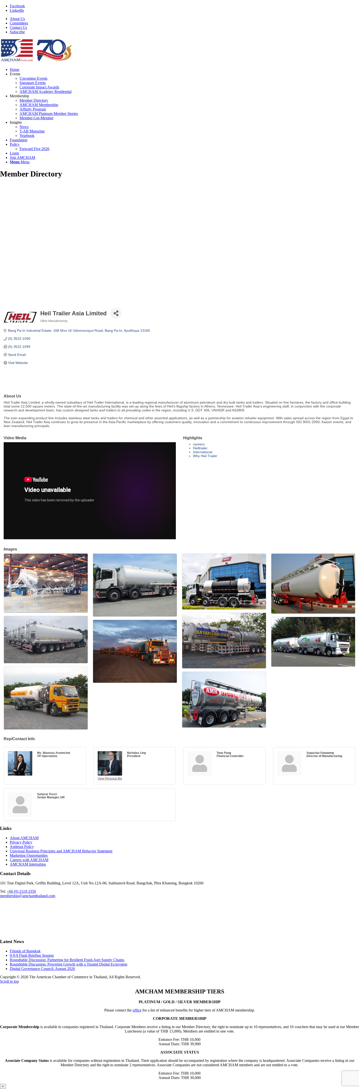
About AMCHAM (24, 838)
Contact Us (18, 27)
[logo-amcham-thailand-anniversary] (36, 61)
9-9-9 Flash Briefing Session (32, 955)
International (202, 452)
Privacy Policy (21, 842)
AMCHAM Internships (28, 864)
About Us (17, 19)
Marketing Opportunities (29, 855)
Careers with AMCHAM (29, 860)
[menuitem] (184, 19)
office (137, 1010)
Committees (19, 23)
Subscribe (17, 32)
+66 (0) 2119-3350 (21, 891)
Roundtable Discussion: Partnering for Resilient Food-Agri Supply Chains (67, 960)
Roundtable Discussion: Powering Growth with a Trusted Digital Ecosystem (68, 964)
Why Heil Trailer (205, 456)
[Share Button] (115, 313)
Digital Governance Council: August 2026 (42, 969)
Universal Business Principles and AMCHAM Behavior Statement (61, 851)
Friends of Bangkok (25, 951)
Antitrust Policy (22, 847)
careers (199, 444)
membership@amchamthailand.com (27, 896)
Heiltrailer (200, 448)
